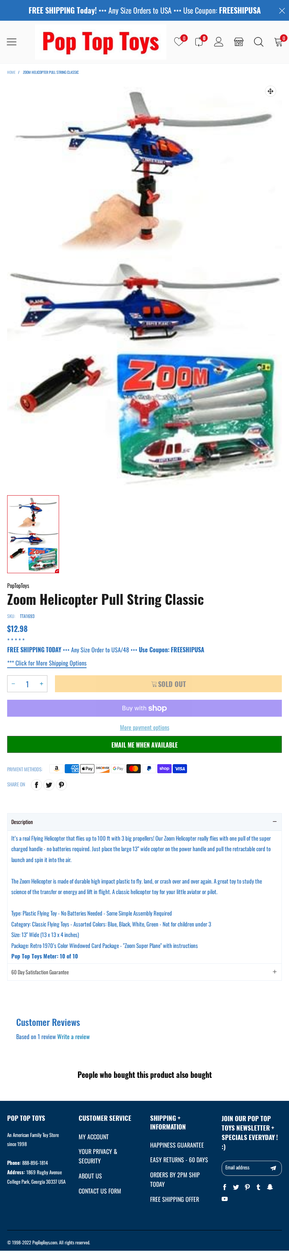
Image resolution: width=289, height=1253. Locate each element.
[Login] (219, 42)
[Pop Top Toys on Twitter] (236, 1187)
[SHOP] (239, 42)
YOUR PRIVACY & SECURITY (98, 1156)
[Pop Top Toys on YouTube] (225, 1199)
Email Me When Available (144, 744)
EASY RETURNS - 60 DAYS (179, 1159)
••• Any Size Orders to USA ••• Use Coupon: (145, 10)
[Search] (259, 42)
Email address (237, 1167)
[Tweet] (49, 785)
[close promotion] (281, 10)
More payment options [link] (144, 727)
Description (22, 822)
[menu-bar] (16, 42)
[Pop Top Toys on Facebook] (225, 1187)
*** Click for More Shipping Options (47, 662)
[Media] (270, 91)
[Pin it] (61, 785)
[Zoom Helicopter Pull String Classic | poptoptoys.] (144, 284)
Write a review (73, 1036)
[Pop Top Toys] (100, 42)
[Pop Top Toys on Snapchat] (270, 1187)
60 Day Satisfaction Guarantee (40, 972)
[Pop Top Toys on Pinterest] (247, 1187)
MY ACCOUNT (94, 1136)
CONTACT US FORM (100, 1190)
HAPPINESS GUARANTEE (177, 1144)
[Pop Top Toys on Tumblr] (258, 1187)
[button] (13, 684)
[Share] (36, 785)
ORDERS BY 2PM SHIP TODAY (175, 1179)
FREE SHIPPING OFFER (174, 1199)
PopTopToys (18, 585)
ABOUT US (90, 1175)
